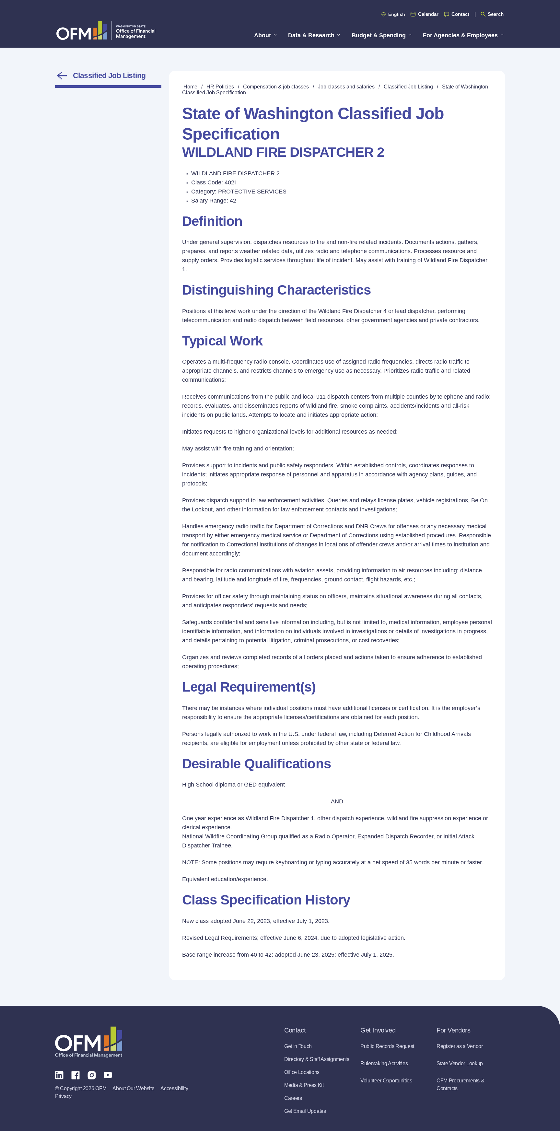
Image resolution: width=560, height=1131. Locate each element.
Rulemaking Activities (384, 1063)
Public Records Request (387, 1046)
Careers (293, 1098)
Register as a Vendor (460, 1046)
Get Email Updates (305, 1111)
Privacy (63, 1096)
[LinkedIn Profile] (59, 1074)
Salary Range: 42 (213, 200)
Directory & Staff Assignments (316, 1059)
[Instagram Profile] (92, 1074)
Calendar (428, 14)
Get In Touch (298, 1046)
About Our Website (133, 1088)
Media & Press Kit (304, 1085)
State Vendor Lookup (460, 1063)
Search (496, 14)
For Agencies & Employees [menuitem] (460, 35)
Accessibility (174, 1088)
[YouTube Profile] (108, 1074)
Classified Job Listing (109, 75)
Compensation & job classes (276, 86)
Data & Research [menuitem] (311, 35)
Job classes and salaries (346, 86)
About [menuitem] (262, 35)
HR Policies (220, 86)
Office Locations (302, 1072)
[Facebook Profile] (75, 1074)
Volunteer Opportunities (386, 1080)
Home (190, 86)
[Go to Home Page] (105, 30)
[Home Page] (88, 1042)
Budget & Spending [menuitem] (379, 35)
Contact (460, 14)
